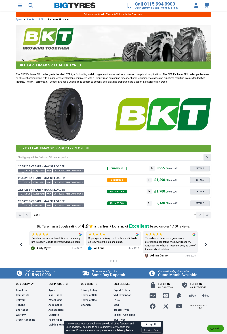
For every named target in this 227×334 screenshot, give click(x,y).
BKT (41, 19)
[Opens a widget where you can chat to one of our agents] (215, 328)
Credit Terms (106, 14)
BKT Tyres (120, 319)
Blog (116, 304)
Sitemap (86, 304)
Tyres (19, 19)
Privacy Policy (125, 330)
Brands (30, 19)
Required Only (151, 330)
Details (199, 168)
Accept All (151, 324)
